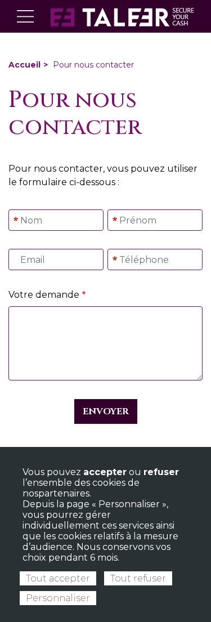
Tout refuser (138, 578)
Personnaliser (58, 598)
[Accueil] (122, 16)
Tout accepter (58, 578)
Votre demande (43, 294)
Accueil (24, 65)
